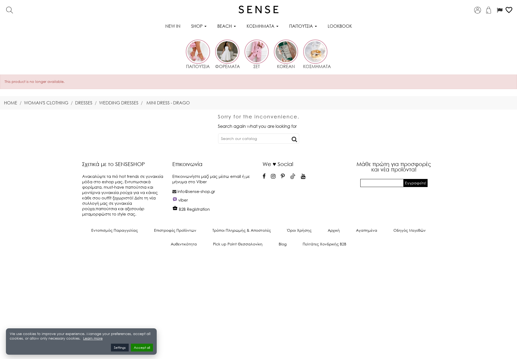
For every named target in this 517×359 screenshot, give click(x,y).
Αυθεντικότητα (184, 244)
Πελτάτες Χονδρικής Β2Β (324, 244)
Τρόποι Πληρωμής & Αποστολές (241, 230)
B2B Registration (194, 209)
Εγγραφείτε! (415, 182)
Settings (120, 347)
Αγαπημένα (366, 230)
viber (183, 200)
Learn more (93, 338)
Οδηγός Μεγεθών (409, 230)
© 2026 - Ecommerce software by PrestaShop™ (258, 262)
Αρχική (334, 230)
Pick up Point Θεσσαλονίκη (238, 244)
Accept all (142, 347)
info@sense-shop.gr (196, 191)
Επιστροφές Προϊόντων (175, 230)
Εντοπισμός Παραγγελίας (114, 230)
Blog (283, 244)
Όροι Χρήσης (299, 230)
